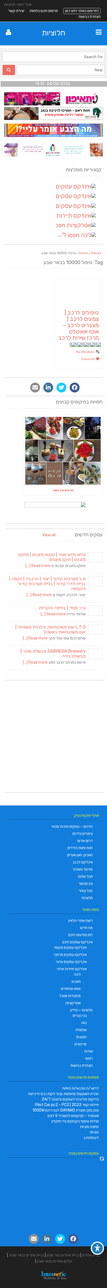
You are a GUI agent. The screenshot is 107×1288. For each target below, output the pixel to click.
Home (83, 253)
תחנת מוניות (89, 1126)
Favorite (88, 359)
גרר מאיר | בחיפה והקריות (62, 607)
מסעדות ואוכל (70, 996)
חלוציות (53, 32)
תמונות (81, 1037)
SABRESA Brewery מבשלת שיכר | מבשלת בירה (53, 654)
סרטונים (80, 1044)
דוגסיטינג (91, 1137)
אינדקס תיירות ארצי (72, 969)
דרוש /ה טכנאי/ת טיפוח (80, 1088)
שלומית (81, 1030)
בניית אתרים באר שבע (63, 1255)
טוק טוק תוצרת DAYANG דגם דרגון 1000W (65, 1110)
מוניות (94, 1132)
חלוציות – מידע (81, 1010)
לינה (77, 974)
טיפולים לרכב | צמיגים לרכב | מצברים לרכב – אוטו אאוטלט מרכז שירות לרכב (78, 325)
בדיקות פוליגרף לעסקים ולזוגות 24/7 (70, 1099)
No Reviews (85, 352)
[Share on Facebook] (75, 387)
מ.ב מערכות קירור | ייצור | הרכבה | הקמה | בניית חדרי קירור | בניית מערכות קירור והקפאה (47, 583)
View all (48, 535)
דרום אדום (85, 840)
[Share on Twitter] (61, 387)
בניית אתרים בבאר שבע (27, 1255)
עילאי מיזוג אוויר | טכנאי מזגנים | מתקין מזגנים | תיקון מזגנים (52, 557)
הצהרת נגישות (89, 16)
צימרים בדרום (82, 833)
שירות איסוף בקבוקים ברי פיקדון (75, 1121)
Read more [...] (38, 565)
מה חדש (86, 927)
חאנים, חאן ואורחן (80, 855)
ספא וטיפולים (71, 988)
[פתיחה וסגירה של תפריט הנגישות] (97, 1248)
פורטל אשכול (83, 869)
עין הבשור (85, 883)
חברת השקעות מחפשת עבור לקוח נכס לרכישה (63, 1093)
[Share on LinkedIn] (48, 387)
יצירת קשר (16, 11)
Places (96, 253)
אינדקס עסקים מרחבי (70, 954)
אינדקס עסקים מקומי (70, 947)
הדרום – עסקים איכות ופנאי (72, 826)
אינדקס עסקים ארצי (71, 961)
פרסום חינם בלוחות (44, 11)
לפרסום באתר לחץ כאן (82, 11)
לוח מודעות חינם (80, 935)
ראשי (89, 1058)
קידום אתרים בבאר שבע (54, 1261)
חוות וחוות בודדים (80, 848)
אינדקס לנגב (83, 862)
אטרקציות (73, 1003)
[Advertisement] (53, 737)
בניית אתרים (91, 1255)
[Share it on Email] (35, 387)
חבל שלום (85, 876)
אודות (88, 1051)
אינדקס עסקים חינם (77, 942)
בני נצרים (80, 1015)
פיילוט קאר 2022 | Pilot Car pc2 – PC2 (67, 1104)
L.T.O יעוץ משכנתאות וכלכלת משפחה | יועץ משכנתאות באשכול (50, 629)
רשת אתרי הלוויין (80, 920)
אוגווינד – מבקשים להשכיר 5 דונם (73, 1115)
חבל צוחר (86, 890)
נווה (84, 1022)
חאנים (76, 981)
